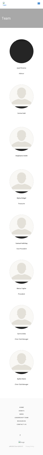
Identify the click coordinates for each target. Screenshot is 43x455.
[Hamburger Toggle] (38, 4)
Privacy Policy (30, 446)
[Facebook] (20, 435)
